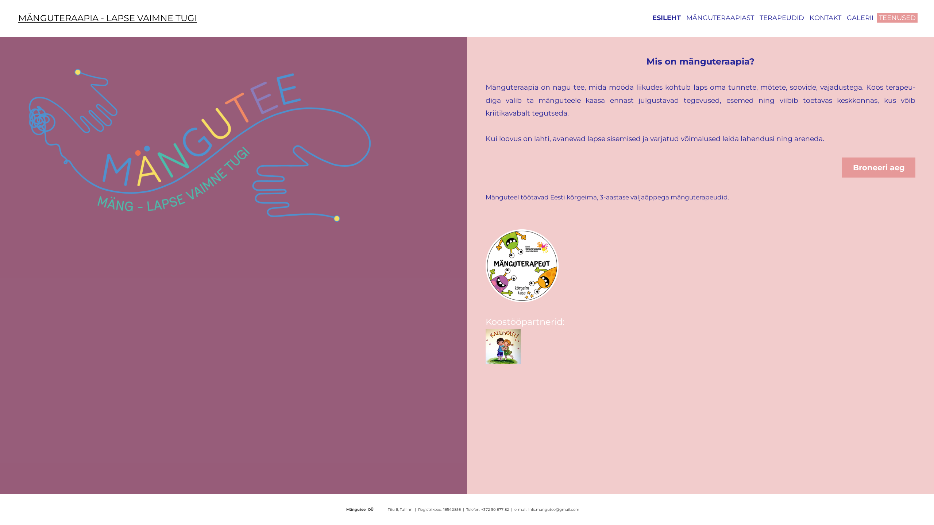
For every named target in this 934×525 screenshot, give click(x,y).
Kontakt (825, 18)
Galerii (860, 18)
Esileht (666, 18)
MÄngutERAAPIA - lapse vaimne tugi (107, 18)
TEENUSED (897, 18)
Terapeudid (782, 18)
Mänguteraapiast (720, 18)
